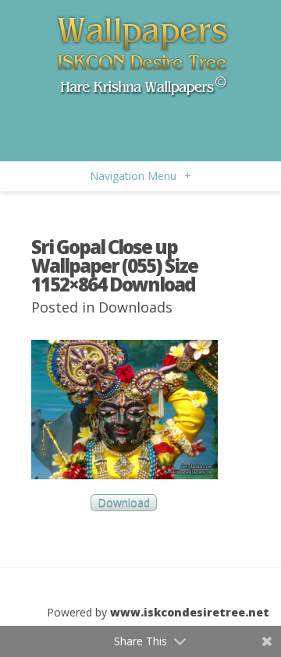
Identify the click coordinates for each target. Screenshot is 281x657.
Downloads (135, 307)
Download (124, 503)
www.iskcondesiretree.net (189, 612)
